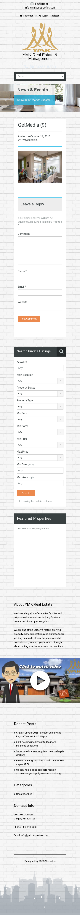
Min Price (22, 438)
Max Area (25, 477)
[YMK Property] (40, 38)
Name (22, 271)
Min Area (25, 464)
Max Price (22, 451)
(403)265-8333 (43, 66)
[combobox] (40, 381)
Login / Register (50, 15)
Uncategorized (24, 794)
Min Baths (22, 426)
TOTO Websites (47, 861)
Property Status (26, 387)
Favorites (28, 15)
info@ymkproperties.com (40, 7)
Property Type (25, 400)
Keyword (22, 362)
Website (22, 302)
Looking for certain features (36, 501)
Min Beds (22, 413)
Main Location (25, 374)
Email (22, 286)
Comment (24, 233)
